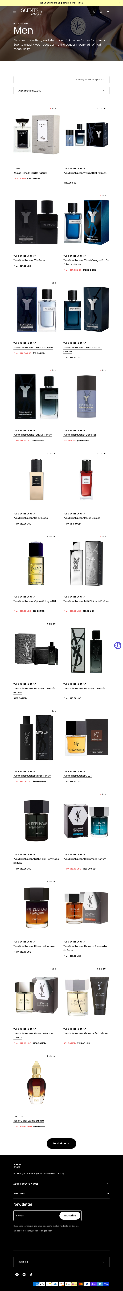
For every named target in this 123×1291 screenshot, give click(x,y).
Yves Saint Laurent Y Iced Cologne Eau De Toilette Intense (86, 262)
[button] (14, 11)
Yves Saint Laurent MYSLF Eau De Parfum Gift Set (35, 690)
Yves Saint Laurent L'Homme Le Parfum (84, 859)
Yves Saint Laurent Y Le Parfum (30, 260)
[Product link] (36, 142)
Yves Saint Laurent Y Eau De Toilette (33, 347)
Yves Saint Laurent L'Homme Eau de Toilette (33, 1035)
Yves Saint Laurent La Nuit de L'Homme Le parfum (36, 861)
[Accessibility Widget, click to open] (117, 645)
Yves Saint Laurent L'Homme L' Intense (34, 946)
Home (16, 23)
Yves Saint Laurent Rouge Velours (81, 518)
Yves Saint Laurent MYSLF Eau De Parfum (85, 688)
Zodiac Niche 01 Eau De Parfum (30, 173)
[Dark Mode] (94, 11)
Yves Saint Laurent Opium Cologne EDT (34, 601)
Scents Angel (32, 1173)
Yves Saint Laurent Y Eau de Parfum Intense (82, 349)
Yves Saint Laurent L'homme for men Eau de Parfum (85, 948)
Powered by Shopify (54, 1173)
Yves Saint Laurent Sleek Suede (30, 518)
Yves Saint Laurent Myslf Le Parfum (32, 775)
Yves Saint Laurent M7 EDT (77, 775)
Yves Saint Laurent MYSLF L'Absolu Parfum (85, 601)
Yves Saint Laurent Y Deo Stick (79, 434)
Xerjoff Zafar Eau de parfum (28, 1120)
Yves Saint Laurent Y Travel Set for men (85, 173)
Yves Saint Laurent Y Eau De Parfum (32, 434)
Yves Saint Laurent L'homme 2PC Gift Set (85, 1033)
